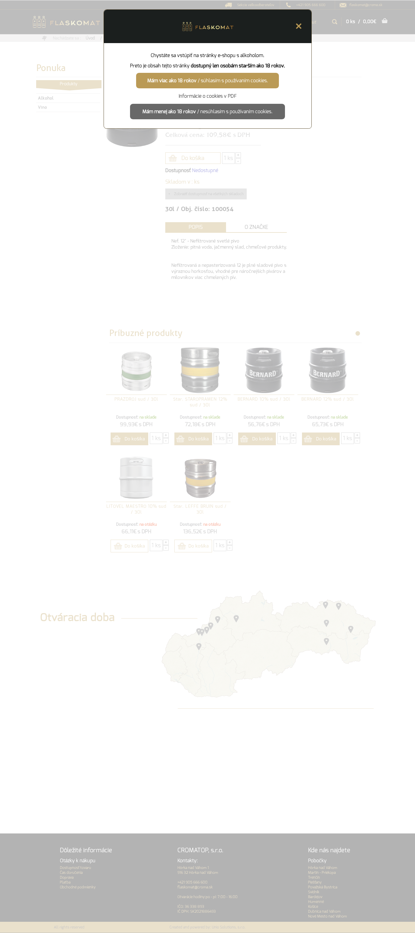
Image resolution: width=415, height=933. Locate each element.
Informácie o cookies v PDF (208, 96)
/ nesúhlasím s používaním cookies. (207, 111)
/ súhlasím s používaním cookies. (207, 80)
